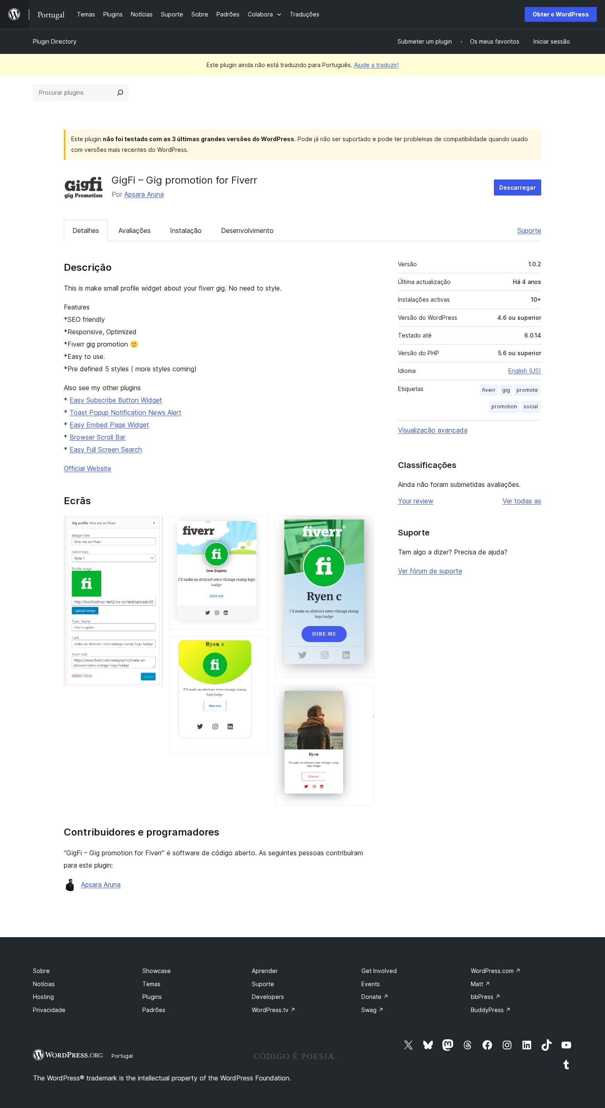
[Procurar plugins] (120, 92)
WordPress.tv (274, 1009)
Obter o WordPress (561, 14)
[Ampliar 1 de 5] (152, 526)
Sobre (41, 970)
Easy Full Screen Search (106, 449)
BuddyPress (491, 1009)
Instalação (186, 230)
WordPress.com (496, 970)
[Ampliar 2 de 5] (257, 526)
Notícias (44, 983)
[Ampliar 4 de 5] (363, 526)
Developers (268, 996)
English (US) (524, 370)
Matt (480, 983)
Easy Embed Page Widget (109, 425)
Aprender (265, 970)
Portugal (122, 1055)
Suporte (529, 230)
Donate (375, 996)
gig (506, 390)
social (531, 406)
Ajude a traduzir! (376, 64)
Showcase (156, 970)
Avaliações (135, 230)
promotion (504, 406)
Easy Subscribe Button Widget (116, 400)
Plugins (152, 996)
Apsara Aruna (144, 194)
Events (370, 983)
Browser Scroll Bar (98, 437)
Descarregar (517, 187)
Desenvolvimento (247, 230)
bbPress (485, 996)
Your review (415, 501)
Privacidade (49, 1009)
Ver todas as (522, 501)
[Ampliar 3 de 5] (257, 647)
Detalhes (85, 230)
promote (527, 390)
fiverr (489, 390)
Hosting (43, 996)
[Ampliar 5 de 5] (363, 695)
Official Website (87, 468)
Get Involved (379, 970)
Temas (151, 983)
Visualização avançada (433, 430)
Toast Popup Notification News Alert (126, 412)
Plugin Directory (55, 41)
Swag (372, 1009)
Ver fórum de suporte (430, 571)
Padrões (153, 1009)
